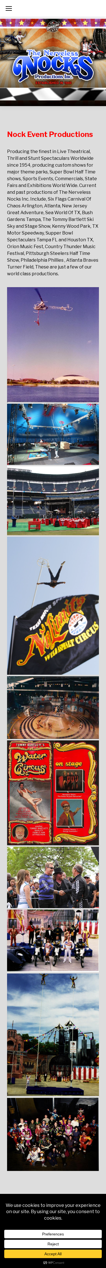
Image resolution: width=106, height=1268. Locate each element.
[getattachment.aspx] (53, 606)
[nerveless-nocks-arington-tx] (53, 941)
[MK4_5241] (53, 877)
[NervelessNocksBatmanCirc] (53, 1034)
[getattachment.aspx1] (53, 707)
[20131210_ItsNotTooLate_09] (53, 434)
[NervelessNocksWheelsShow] (53, 1134)
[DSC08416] (53, 500)
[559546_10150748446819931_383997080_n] (53, 344)
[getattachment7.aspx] (53, 792)
